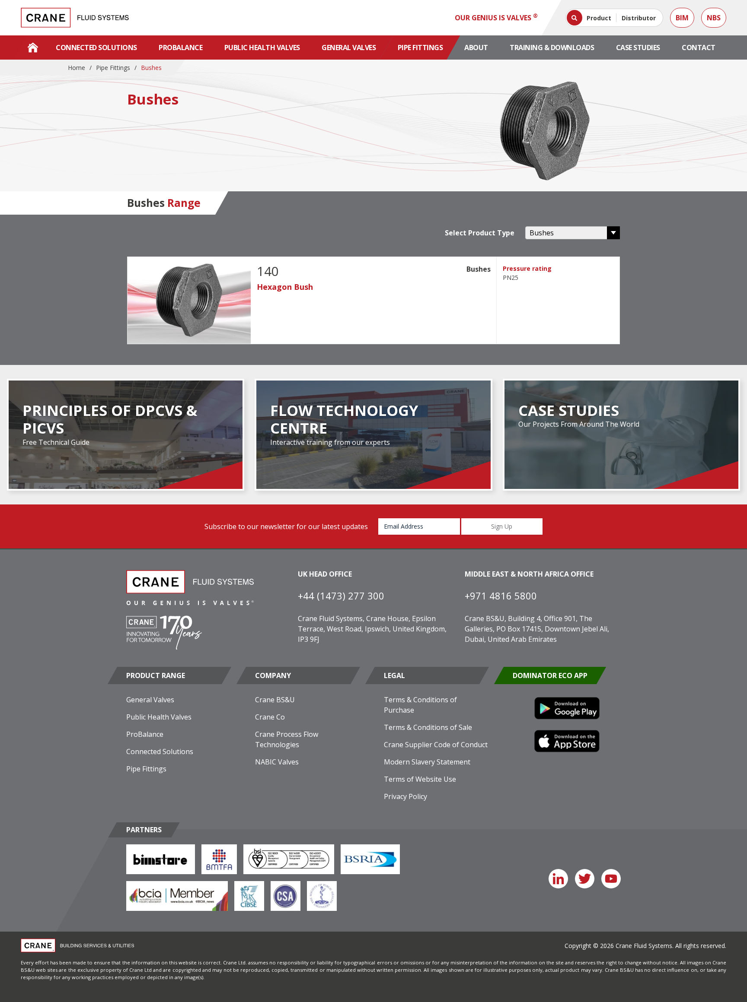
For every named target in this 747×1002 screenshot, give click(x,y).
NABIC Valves (277, 762)
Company (273, 675)
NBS (714, 17)
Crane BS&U (275, 699)
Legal (394, 675)
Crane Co (270, 717)
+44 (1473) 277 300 (341, 595)
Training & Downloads (552, 47)
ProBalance (180, 47)
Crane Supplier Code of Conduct (436, 744)
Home (76, 67)
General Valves (349, 47)
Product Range (155, 675)
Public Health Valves (262, 47)
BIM (682, 17)
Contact (698, 47)
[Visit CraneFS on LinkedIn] (558, 878)
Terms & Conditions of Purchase (420, 705)
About (476, 47)
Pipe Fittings (420, 47)
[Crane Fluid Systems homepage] (75, 18)
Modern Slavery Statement (427, 762)
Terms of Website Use (420, 779)
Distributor (639, 18)
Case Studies (638, 47)
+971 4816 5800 (501, 595)
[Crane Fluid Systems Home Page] (33, 47)
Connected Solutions (96, 47)
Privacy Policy (405, 796)
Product (599, 18)
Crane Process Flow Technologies (286, 739)
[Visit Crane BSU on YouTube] (611, 878)
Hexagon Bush (285, 287)
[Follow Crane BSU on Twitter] (584, 878)
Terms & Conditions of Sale (428, 727)
